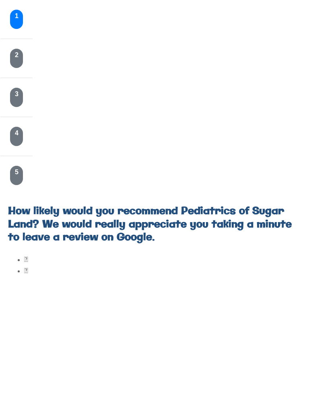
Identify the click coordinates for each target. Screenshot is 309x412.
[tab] (16, 19)
